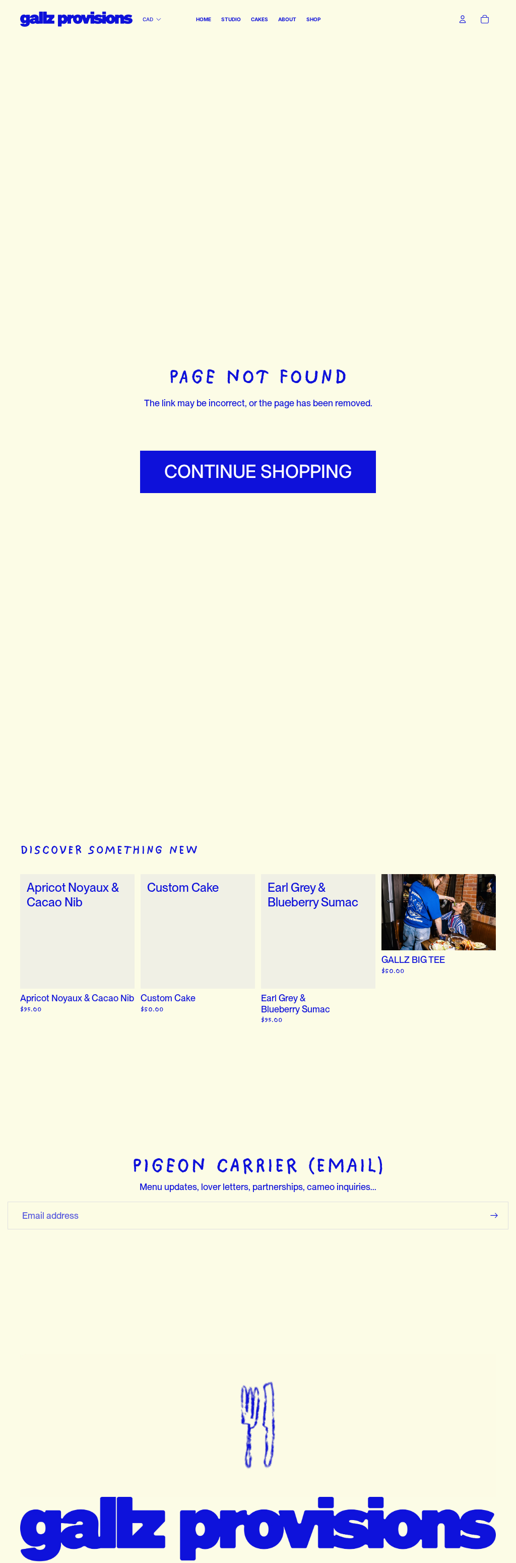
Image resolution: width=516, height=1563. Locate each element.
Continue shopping (258, 471)
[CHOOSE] (119, 973)
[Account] (463, 19)
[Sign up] (494, 1215)
